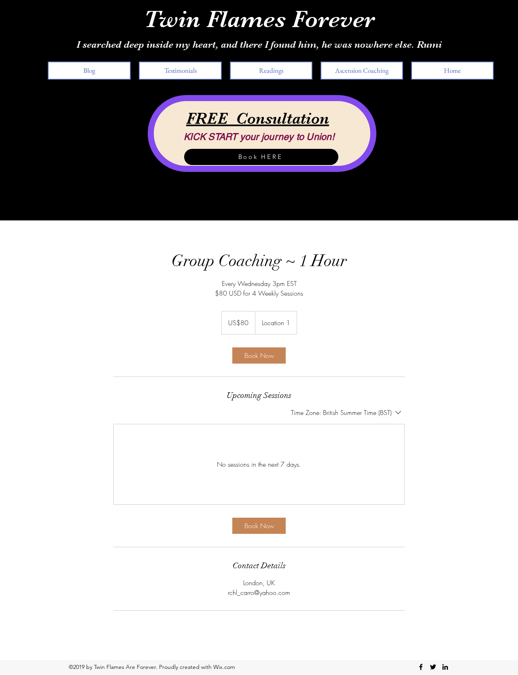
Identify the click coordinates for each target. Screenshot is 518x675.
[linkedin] (445, 667)
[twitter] (433, 667)
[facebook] (421, 667)
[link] (259, 355)
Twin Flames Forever (259, 19)
